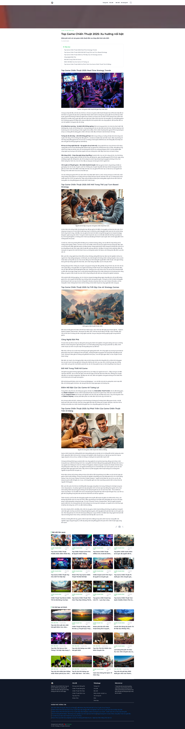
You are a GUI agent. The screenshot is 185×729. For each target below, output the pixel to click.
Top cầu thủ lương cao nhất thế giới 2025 (81, 649)
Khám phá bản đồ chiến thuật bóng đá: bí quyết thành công (101, 628)
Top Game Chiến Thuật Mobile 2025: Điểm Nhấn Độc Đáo (61, 553)
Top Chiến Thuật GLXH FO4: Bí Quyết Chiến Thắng (81, 552)
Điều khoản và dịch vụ (100, 693)
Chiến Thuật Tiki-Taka (77, 623)
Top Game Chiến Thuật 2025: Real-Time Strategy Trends (80, 50)
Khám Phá (75, 698)
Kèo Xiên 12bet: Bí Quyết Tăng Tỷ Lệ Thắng (63, 707)
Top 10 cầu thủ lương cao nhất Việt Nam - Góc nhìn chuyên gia (80, 672)
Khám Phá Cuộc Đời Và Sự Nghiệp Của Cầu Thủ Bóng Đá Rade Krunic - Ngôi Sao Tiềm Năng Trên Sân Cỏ (82, 717)
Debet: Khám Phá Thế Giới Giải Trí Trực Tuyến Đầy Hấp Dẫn (68, 711)
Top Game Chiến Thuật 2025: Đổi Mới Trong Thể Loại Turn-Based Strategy (85, 52)
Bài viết (118, 2)
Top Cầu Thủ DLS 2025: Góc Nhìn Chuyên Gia (102, 649)
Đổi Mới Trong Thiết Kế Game (72, 59)
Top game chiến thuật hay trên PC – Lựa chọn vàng (102, 599)
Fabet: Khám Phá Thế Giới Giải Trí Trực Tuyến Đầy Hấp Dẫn (68, 709)
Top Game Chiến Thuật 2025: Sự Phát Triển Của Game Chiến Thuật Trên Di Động (87, 64)
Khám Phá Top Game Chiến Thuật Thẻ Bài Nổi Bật (81, 576)
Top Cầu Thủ (54, 622)
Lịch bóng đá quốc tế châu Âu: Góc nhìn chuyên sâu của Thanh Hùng (124, 651)
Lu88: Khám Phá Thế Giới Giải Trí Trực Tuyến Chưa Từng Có (93, 707)
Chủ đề (111, 2)
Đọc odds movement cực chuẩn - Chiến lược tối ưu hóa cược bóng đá (106, 711)
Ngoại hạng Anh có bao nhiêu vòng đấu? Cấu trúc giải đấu (114, 713)
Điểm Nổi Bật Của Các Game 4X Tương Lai (76, 62)
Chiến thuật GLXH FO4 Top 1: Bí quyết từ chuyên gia (102, 576)
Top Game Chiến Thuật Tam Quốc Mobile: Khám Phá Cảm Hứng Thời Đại (124, 599)
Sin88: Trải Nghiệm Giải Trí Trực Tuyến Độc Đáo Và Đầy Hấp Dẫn (104, 709)
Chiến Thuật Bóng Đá (119, 623)
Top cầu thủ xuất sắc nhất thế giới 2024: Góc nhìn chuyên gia (60, 626)
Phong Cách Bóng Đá (78, 686)
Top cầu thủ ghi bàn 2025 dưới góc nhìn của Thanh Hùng (122, 672)
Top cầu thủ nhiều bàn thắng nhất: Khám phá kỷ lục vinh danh (60, 672)
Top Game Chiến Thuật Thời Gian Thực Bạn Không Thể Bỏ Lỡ (82, 599)
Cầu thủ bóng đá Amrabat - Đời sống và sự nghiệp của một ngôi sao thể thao (74, 713)
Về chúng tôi (124, 2)
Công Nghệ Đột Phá (70, 57)
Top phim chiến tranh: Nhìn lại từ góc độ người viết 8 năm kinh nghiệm (123, 553)
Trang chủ (105, 2)
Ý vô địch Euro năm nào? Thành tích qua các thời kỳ (67, 715)
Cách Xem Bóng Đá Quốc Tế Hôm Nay (102, 674)
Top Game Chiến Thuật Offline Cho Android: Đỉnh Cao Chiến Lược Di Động (101, 553)
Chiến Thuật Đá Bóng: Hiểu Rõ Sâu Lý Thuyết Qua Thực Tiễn (81, 628)
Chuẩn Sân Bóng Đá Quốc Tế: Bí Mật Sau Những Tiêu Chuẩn (124, 628)
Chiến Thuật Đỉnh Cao (67, 30)
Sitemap (96, 700)
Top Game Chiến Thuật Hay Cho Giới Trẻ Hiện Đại (60, 576)
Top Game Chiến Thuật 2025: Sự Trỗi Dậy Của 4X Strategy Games (83, 54)
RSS (95, 698)
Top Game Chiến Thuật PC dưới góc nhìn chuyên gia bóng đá (123, 576)
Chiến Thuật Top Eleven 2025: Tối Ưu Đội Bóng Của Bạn (61, 599)
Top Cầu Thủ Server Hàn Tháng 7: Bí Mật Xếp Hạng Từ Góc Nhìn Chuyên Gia (61, 649)
